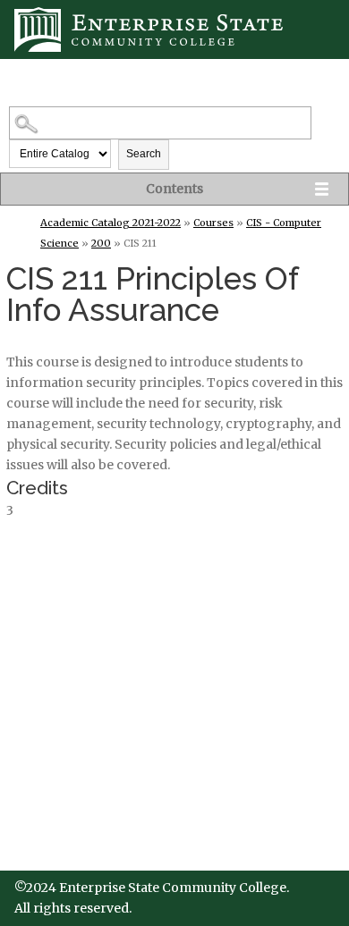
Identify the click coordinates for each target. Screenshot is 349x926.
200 (101, 243)
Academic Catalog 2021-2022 (110, 222)
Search (143, 153)
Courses (213, 222)
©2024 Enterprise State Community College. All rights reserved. (151, 898)
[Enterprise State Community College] (174, 29)
